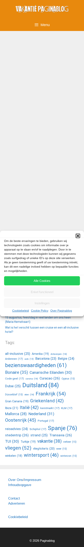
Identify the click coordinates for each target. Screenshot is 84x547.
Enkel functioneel (42, 292)
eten (29, 394)
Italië (29, 407)
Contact (14, 498)
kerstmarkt (50, 408)
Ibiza (11, 408)
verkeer (69, 441)
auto (29, 359)
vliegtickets (44, 448)
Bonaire (16, 372)
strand (39, 435)
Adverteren (16, 503)
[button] (78, 236)
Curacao (50, 378)
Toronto (43, 229)
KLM (66, 408)
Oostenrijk (20, 420)
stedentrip (17, 435)
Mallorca (16, 414)
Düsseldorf (14, 394)
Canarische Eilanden (51, 372)
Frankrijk (51, 394)
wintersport (41, 455)
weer (61, 448)
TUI (12, 441)
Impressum (32, 480)
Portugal (46, 420)
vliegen (18, 448)
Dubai (13, 386)
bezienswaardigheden (36, 365)
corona (31, 378)
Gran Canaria (17, 401)
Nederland (41, 413)
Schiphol (38, 429)
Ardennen (14, 358)
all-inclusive (17, 354)
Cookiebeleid (20, 310)
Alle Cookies (42, 280)
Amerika (17, 223)
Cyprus (68, 378)
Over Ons (15, 480)
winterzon (68, 455)
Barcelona (45, 359)
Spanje (62, 428)
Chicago (29, 229)
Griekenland (47, 400)
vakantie (49, 441)
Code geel (14, 378)
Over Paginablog (61, 310)
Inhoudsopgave (19, 485)
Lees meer (18, 208)
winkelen (13, 455)
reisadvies (16, 429)
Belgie (66, 359)
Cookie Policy (39, 310)
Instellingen (42, 303)
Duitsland (40, 385)
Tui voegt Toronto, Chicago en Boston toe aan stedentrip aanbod (40, 74)
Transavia (60, 435)
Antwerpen (59, 354)
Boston (16, 229)
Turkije (28, 441)
